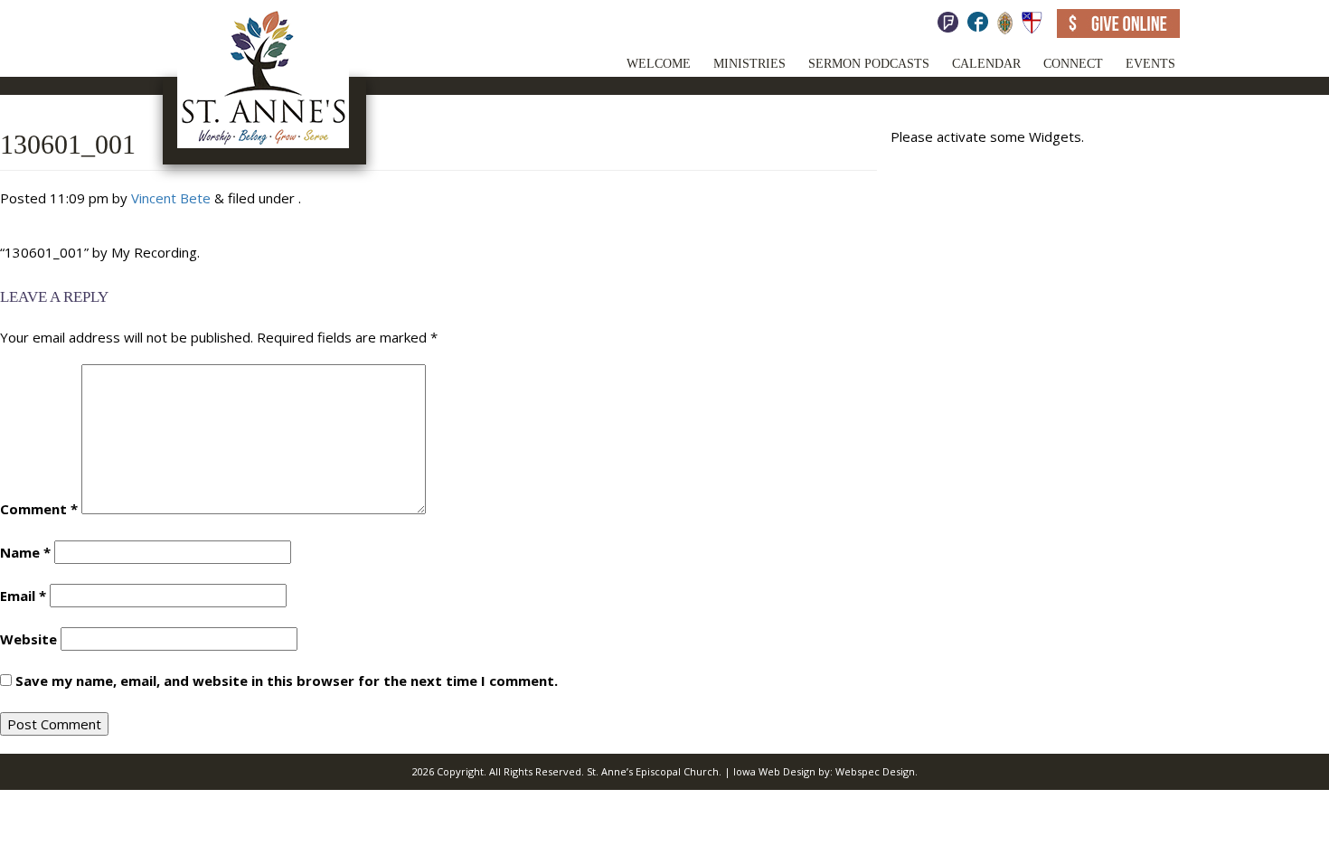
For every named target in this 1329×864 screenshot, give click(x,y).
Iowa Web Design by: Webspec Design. (825, 771)
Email (23, 596)
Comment (39, 509)
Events (1150, 63)
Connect (1073, 63)
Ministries (749, 63)
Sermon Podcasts (868, 63)
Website (28, 639)
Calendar (986, 63)
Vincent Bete (171, 198)
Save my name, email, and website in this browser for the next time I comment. (286, 680)
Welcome (659, 63)
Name (25, 552)
